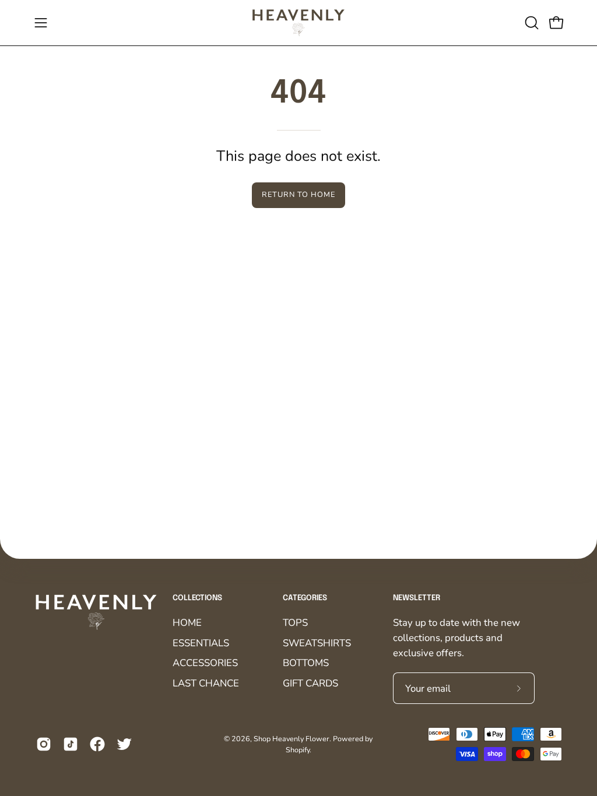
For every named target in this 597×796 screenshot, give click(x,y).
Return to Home (298, 194)
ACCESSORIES (205, 663)
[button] (530, 23)
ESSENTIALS (201, 642)
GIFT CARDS (310, 682)
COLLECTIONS (197, 598)
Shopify (298, 750)
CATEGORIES (305, 598)
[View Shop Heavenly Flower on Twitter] (124, 744)
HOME (187, 622)
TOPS (295, 622)
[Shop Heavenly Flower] (298, 23)
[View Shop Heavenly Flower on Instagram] (43, 744)
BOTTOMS (306, 663)
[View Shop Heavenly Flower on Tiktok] (70, 744)
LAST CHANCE (206, 682)
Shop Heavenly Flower (291, 739)
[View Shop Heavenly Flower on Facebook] (97, 744)
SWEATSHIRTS (317, 642)
